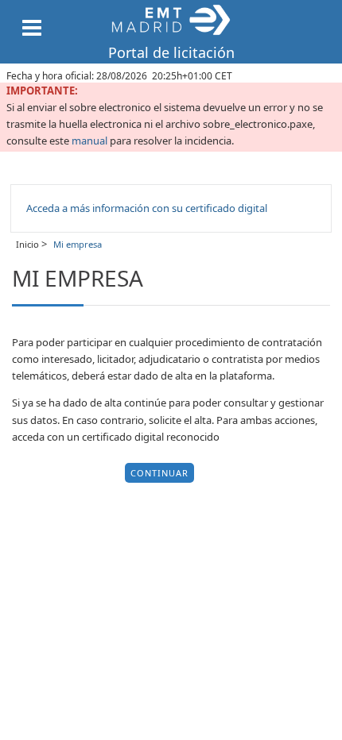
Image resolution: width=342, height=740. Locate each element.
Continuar (159, 473)
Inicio (28, 244)
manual (89, 140)
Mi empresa (76, 244)
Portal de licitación (171, 52)
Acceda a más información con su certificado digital (146, 208)
